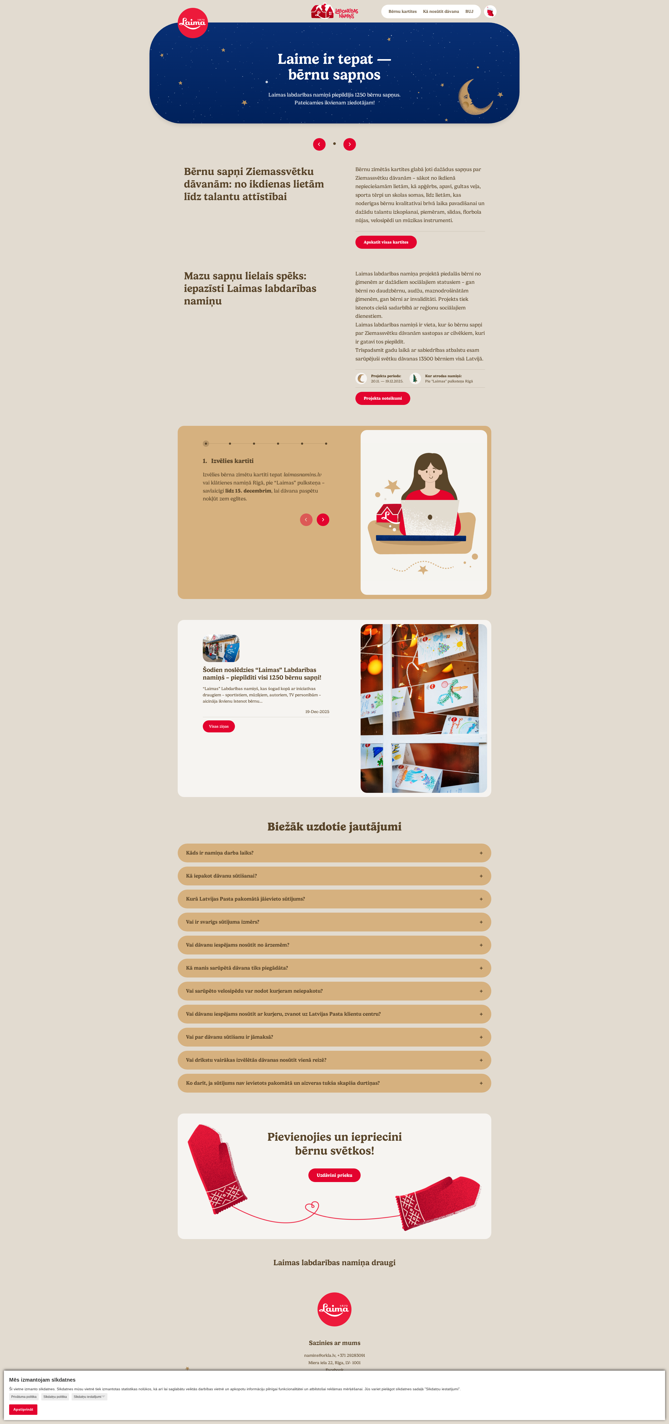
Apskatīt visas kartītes (386, 242)
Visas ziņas (219, 726)
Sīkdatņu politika (55, 1397)
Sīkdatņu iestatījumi (87, 1397)
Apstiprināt (23, 1409)
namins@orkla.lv (319, 1355)
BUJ (469, 11)
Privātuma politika (24, 1397)
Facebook (335, 1370)
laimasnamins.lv (302, 475)
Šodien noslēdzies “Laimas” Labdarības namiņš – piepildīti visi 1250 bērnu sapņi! (262, 673)
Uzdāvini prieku (334, 1175)
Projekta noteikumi (383, 398)
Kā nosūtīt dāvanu (441, 11)
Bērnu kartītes (403, 11)
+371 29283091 (351, 1355)
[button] (319, 144)
